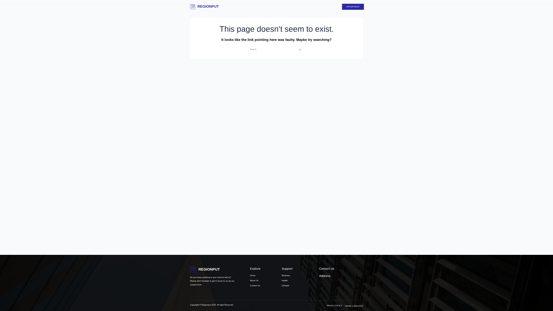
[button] (334, 306)
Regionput (208, 6)
